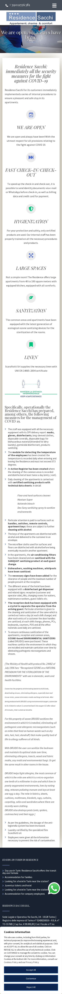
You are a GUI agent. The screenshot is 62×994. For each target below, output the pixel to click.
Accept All (31, 969)
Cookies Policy (11, 962)
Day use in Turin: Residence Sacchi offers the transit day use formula (29, 872)
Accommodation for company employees (25, 893)
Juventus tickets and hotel (18, 885)
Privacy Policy (32, 962)
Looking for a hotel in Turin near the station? (27, 881)
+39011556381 (19, 5)
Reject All (31, 987)
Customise (31, 978)
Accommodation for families (18, 877)
